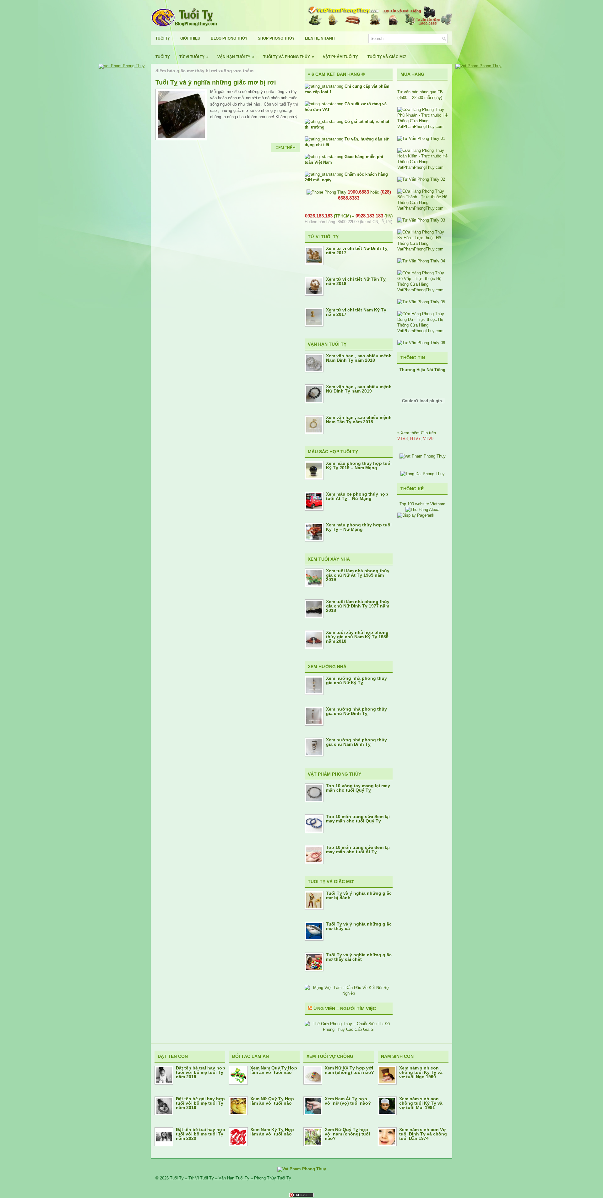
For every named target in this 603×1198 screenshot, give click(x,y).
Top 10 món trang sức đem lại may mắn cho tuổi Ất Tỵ (358, 849)
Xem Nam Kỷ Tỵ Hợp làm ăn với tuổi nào (272, 1131)
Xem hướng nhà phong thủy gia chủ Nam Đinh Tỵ (356, 742)
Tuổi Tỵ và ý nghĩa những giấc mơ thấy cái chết (359, 957)
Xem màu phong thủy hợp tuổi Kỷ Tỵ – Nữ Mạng (359, 527)
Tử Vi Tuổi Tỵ (194, 56)
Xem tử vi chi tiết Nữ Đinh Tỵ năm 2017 (357, 250)
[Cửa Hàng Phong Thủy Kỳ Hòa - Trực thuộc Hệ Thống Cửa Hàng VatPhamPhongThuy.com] (422, 249)
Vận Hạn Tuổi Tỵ (235, 56)
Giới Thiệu (190, 38)
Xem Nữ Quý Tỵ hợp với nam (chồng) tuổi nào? (347, 1134)
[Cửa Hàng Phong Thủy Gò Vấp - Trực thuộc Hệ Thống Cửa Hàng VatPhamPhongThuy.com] (422, 290)
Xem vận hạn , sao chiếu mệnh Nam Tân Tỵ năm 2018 (359, 419)
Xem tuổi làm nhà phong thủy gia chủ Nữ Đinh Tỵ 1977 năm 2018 (357, 606)
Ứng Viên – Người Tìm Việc (344, 1008)
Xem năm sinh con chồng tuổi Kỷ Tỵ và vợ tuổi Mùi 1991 (421, 1103)
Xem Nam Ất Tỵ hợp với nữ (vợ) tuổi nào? (348, 1101)
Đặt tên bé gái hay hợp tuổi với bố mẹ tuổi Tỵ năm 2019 (200, 1103)
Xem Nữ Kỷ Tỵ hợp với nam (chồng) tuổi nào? (349, 1070)
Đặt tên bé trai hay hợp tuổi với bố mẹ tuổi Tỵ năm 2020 (200, 1134)
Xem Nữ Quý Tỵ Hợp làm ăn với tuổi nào (272, 1101)
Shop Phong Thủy (276, 38)
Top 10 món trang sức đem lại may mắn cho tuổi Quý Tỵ (358, 818)
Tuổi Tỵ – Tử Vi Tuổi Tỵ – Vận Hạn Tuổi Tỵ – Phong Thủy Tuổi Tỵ (230, 1178)
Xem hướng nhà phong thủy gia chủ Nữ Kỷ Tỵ (356, 680)
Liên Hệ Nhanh (320, 38)
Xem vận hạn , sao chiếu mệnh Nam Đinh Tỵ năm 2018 (359, 358)
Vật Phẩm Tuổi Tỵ (340, 57)
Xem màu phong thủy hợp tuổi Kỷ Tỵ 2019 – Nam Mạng (359, 465)
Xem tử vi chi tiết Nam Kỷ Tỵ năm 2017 (356, 312)
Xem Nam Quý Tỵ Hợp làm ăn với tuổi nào (273, 1070)
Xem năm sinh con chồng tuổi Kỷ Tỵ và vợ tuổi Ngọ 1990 (421, 1072)
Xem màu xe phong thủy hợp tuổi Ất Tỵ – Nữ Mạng (357, 496)
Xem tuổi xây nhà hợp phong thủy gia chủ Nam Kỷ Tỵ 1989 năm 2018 (357, 637)
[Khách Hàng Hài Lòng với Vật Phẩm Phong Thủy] (422, 456)
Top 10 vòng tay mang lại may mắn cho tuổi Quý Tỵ (358, 788)
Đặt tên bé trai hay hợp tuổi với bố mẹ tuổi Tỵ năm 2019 (200, 1072)
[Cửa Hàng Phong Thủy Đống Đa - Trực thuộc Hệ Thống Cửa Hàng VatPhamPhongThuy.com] (422, 330)
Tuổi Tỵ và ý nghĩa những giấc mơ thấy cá (359, 926)
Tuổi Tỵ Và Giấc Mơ (386, 57)
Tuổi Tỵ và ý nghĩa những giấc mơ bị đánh (359, 895)
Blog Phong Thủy (229, 38)
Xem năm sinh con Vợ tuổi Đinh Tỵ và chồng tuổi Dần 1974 (423, 1134)
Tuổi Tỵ (162, 38)
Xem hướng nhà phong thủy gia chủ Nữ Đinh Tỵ (356, 711)
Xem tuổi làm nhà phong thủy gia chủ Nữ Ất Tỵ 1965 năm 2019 (357, 575)
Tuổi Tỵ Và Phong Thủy (288, 56)
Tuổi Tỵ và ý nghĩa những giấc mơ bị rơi (215, 82)
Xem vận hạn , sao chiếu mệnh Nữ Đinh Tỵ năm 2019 (359, 388)
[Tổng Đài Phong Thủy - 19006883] (422, 473)
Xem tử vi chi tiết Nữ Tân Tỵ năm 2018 (356, 281)
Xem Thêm (286, 148)
